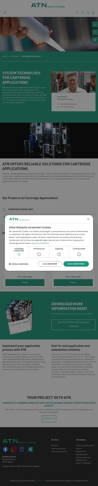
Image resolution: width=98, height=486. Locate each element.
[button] (18, 264)
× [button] (88, 219)
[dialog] (49, 243)
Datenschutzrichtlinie (40, 243)
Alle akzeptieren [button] (76, 264)
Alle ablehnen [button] (50, 264)
